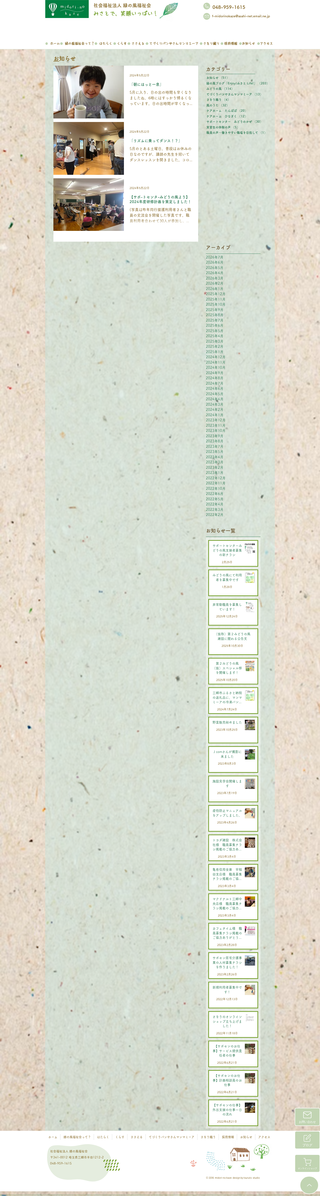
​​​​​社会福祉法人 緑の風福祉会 (122, 5)
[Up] (309, 1185)
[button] (79, 42)
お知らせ (67, 58)
